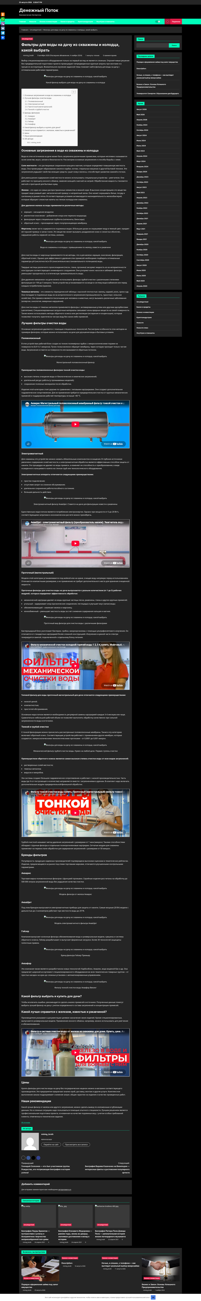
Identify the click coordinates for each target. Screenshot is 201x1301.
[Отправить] (2, 37)
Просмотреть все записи (76, 1144)
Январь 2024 (142, 172)
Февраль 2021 (142, 234)
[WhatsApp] (2, 19)
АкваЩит (32, 119)
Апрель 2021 (142, 224)
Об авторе (29, 139)
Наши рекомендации (33, 136)
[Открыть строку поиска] (162, 21)
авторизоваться (64, 1189)
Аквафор (31, 124)
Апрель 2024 (142, 156)
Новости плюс (142, 328)
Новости (32, 22)
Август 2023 (142, 187)
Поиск (140, 39)
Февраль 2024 (142, 166)
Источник (25, 1122)
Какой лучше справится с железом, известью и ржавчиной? (50, 130)
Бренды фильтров (32, 113)
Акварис (31, 116)
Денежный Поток (38, 10)
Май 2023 (141, 192)
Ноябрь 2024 (142, 125)
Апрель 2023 (142, 198)
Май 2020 (141, 281)
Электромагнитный (36, 104)
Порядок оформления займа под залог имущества (157, 62)
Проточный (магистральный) (40, 107)
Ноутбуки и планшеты (105, 22)
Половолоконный (35, 101)
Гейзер (31, 121)
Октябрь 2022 (142, 213)
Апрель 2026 (142, 120)
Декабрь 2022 (142, 203)
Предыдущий (45, 1168)
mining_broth (28, 55)
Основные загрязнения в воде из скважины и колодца (48, 95)
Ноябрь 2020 (142, 250)
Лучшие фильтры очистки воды (38, 98)
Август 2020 (142, 265)
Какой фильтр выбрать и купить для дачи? (42, 127)
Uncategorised (27, 39)
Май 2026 (141, 114)
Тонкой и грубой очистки (38, 109)
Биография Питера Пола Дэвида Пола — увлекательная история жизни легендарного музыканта (110, 1234)
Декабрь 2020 (142, 244)
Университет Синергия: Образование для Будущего (158, 93)
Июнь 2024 (141, 146)
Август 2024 (142, 135)
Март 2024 (141, 161)
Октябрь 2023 (142, 182)
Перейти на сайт (51, 1144)
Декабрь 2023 (142, 177)
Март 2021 (141, 229)
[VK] (2, 28)
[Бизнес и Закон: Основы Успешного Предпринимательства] (161, 1268)
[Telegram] (2, 33)
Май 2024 (141, 151)
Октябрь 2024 (142, 130)
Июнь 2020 (141, 276)
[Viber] (2, 23)
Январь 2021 (142, 239)
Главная (22, 22)
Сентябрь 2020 (143, 260)
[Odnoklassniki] (2, 14)
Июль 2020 (141, 270)
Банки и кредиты (67, 22)
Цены (27, 133)
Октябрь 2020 (142, 255)
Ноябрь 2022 (142, 208)
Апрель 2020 (142, 286)
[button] (72, 92)
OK (153, 1297)
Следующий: (107, 1168)
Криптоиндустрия (85, 22)
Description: (141, 68)
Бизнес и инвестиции (48, 22)
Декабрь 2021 (142, 218)
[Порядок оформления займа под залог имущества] (40, 1268)
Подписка (176, 21)
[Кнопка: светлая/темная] (157, 21)
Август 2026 (142, 109)
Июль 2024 (141, 140)
